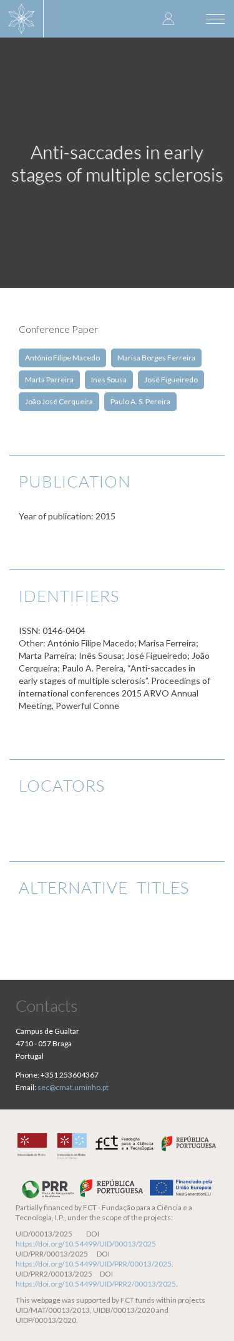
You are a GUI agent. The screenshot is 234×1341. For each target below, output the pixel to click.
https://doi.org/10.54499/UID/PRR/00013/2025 (94, 1263)
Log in (168, 18)
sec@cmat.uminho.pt (73, 1087)
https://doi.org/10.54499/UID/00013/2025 (86, 1243)
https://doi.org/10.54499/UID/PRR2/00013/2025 (96, 1283)
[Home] (22, 19)
